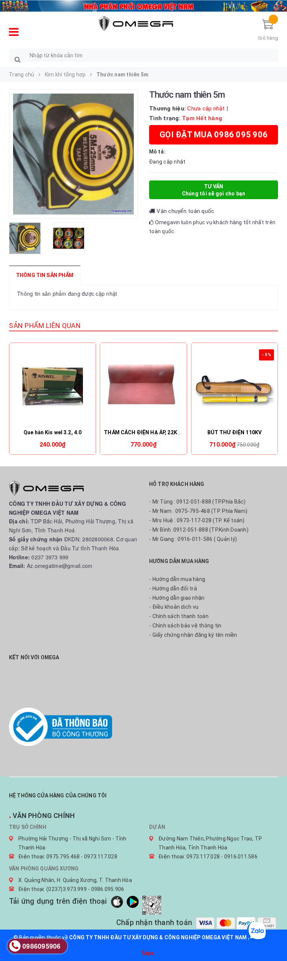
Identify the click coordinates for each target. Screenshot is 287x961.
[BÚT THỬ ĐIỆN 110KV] (234, 386)
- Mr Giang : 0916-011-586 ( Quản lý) (193, 539)
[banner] (143, 5)
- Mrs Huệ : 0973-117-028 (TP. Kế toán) (197, 520)
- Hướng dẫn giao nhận (176, 598)
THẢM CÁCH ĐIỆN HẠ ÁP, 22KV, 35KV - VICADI (161, 432)
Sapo (148, 953)
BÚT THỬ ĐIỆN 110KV (234, 432)
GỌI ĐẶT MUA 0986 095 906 (214, 134)
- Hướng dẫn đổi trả (173, 588)
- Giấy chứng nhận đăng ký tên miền (193, 635)
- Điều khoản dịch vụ (173, 607)
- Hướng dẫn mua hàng (177, 579)
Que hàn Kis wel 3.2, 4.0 (52, 432)
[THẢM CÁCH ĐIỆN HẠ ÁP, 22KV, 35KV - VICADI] (143, 386)
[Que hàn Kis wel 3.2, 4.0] (52, 386)
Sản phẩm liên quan (45, 325)
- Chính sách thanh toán (179, 616)
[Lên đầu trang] (273, 938)
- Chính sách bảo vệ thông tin (185, 626)
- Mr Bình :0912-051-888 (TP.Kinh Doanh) (199, 530)
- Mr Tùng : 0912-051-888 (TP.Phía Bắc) (197, 502)
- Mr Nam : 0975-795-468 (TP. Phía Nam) (198, 511)
